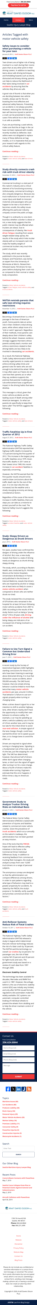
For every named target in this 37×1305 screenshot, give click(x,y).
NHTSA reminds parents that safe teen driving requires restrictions (18, 303)
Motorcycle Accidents (11, 1136)
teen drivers (29, 158)
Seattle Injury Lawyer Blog (18, 13)
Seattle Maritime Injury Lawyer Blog (16, 1167)
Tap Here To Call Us (18, 5)
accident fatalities (14, 523)
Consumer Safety (10, 1127)
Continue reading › (10, 151)
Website (18, 1240)
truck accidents (7, 289)
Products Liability (10, 1108)
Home (6, 20)
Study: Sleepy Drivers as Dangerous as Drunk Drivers (17, 537)
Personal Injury (10, 1114)
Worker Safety (9, 1120)
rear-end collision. (10, 728)
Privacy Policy (19, 1248)
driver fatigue (12, 287)
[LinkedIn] (18, 1089)
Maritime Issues (10, 1101)
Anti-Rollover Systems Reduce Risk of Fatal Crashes (18, 923)
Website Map (18, 1252)
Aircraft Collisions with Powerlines (16, 1197)
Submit (18, 1076)
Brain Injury (8, 1111)
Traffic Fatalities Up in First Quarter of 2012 (17, 433)
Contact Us (18, 1256)
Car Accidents (9, 1105)
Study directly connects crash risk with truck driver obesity (18, 170)
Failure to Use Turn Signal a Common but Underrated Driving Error (17, 651)
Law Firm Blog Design (19, 1302)
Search (18, 1154)
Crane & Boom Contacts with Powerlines (18, 1178)
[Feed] (29, 1089)
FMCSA (26, 844)
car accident (17, 467)
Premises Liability (11, 1124)
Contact (18, 20)
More (31, 20)
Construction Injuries (12, 1133)
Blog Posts (18, 1260)
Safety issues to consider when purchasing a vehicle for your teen (16, 48)
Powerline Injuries (10, 1130)
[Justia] (23, 1089)
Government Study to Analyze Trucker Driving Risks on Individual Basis (15, 804)
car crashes (14, 952)
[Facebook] (8, 1089)
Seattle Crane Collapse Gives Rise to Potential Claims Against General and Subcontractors (17, 1187)
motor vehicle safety (14, 158)
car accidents (28, 351)
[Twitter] (13, 1089)
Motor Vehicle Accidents (17, 156)
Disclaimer (18, 1244)
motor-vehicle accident (12, 589)
